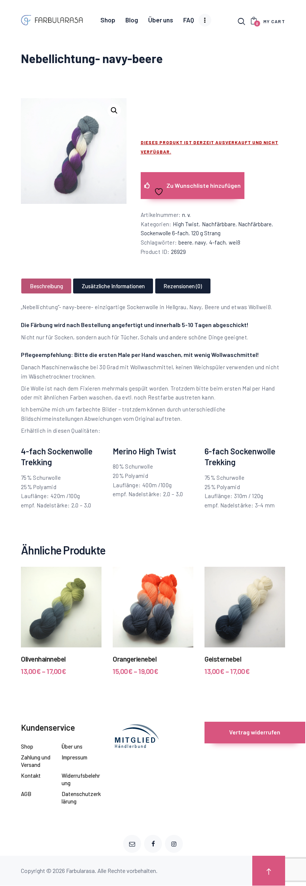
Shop (27, 746)
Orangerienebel (134, 659)
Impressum (74, 757)
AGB (26, 793)
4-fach (217, 242)
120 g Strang (206, 233)
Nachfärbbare (218, 224)
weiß (234, 242)
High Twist (186, 224)
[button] (114, 110)
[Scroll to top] (268, 871)
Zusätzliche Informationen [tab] (113, 286)
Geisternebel (222, 659)
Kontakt (31, 775)
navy (200, 242)
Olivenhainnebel (43, 659)
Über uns (72, 746)
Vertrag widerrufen (254, 732)
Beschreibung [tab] (46, 286)
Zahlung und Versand (35, 761)
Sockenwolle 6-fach (164, 233)
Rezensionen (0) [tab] (182, 286)
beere (185, 242)
